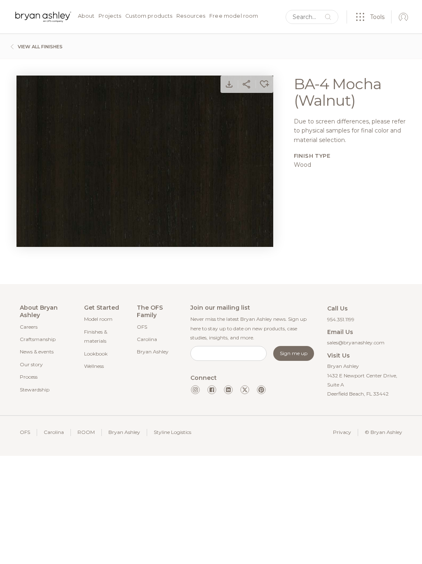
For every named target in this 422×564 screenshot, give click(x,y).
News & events (37, 351)
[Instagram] (195, 390)
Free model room (233, 16)
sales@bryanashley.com (355, 342)
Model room (98, 319)
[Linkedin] (228, 390)
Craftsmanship (38, 339)
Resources (190, 16)
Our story (31, 364)
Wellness (94, 366)
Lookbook (96, 354)
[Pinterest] (261, 390)
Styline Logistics (172, 432)
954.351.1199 (340, 319)
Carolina (147, 339)
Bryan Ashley (153, 351)
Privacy (342, 432)
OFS (142, 327)
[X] (245, 390)
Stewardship (34, 389)
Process (29, 377)
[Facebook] (212, 390)
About (86, 16)
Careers (29, 327)
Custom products (148, 16)
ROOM (86, 432)
